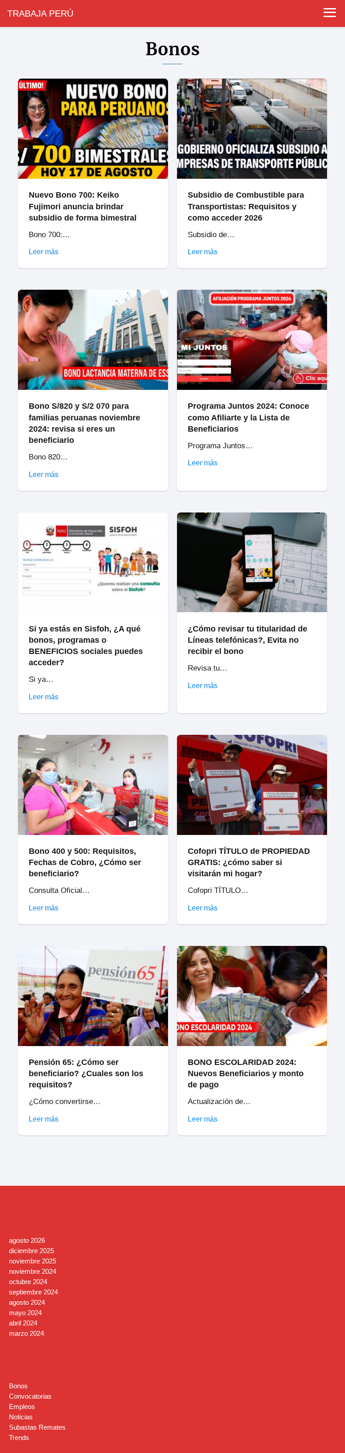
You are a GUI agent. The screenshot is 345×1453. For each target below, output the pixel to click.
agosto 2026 (27, 1240)
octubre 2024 (28, 1281)
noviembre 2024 (32, 1271)
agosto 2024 (27, 1302)
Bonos (18, 1386)
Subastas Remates (37, 1427)
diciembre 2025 (31, 1250)
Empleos (22, 1406)
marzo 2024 (26, 1333)
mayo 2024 (25, 1312)
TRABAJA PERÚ (40, 13)
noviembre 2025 (32, 1261)
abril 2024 (23, 1323)
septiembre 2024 (33, 1292)
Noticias (21, 1417)
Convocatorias (30, 1396)
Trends (19, 1437)
